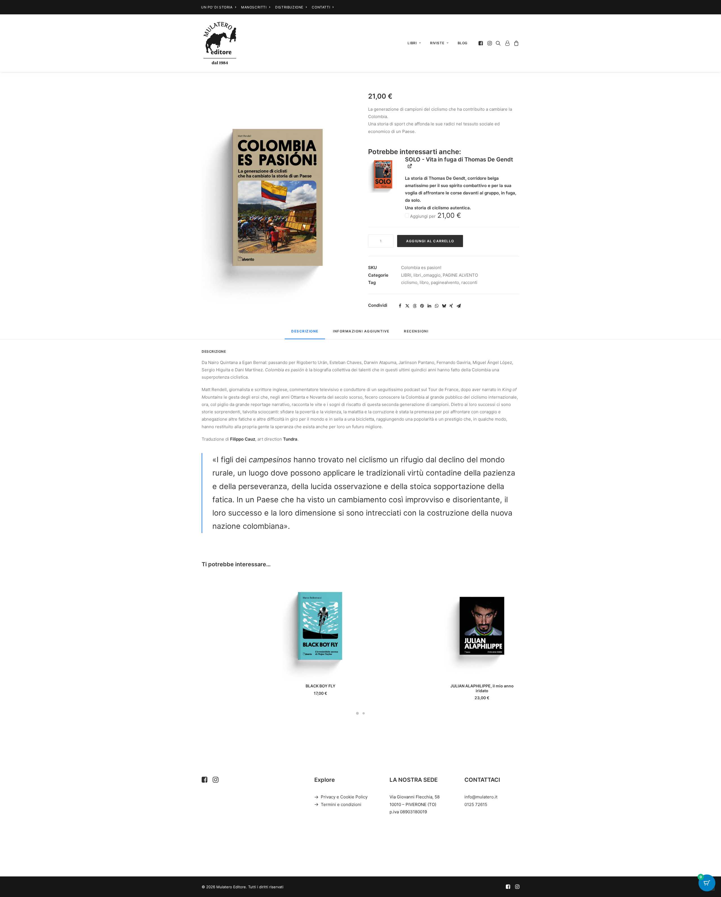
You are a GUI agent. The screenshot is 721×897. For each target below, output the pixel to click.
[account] (507, 43)
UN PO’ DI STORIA (217, 7)
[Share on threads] (414, 306)
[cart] (515, 43)
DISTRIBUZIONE (289, 7)
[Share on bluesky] (443, 306)
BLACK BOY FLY (320, 685)
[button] (481, 43)
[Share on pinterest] (422, 306)
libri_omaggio (426, 275)
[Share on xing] (451, 306)
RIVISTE (437, 43)
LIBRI (412, 43)
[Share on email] (458, 306)
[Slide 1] (357, 713)
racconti (469, 282)
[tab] (361, 333)
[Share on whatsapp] (436, 306)
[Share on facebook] (400, 306)
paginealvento (445, 282)
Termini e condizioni (341, 804)
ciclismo (409, 282)
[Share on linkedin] (429, 306)
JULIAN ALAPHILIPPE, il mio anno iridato (482, 688)
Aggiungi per (435, 216)
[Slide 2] (363, 713)
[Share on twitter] (407, 306)
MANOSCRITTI (254, 7)
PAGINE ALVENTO (460, 275)
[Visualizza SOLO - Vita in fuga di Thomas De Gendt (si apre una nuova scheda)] (409, 166)
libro (424, 282)
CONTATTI (321, 7)
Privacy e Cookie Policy (344, 797)
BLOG (463, 43)
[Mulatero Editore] (220, 43)
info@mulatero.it (480, 797)
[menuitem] (218, 7)
